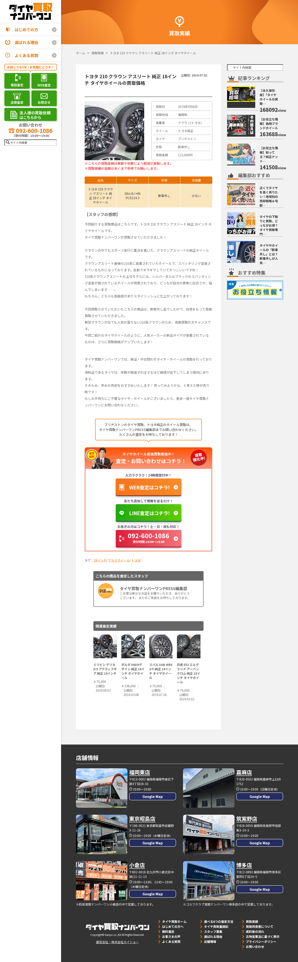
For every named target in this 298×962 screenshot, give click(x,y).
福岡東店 (139, 772)
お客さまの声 (171, 936)
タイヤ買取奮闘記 (216, 926)
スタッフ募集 (213, 931)
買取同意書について (259, 926)
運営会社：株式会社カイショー (117, 942)
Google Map (152, 796)
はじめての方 (26, 29)
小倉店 (137, 865)
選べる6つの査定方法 (218, 921)
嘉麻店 (244, 772)
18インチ (100, 560)
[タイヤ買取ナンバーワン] (30, 11)
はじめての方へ (172, 926)
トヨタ (135, 560)
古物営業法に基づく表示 (262, 936)
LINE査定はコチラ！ (149, 512)
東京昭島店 (142, 818)
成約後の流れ (255, 931)
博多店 (244, 865)
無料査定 (168, 931)
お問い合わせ (255, 946)
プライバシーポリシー (261, 941)
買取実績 (252, 921)
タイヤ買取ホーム (174, 921)
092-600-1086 (34, 130)
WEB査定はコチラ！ (149, 487)
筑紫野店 (246, 818)
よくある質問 (26, 55)
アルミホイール (119, 560)
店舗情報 (210, 941)
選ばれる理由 (26, 42)
